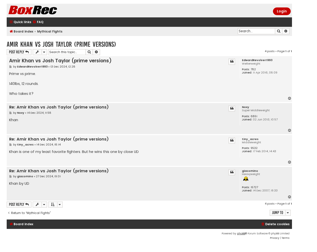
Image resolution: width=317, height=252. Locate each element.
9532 (254, 148)
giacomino (250, 171)
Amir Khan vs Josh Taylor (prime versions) (61, 44)
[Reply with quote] (232, 62)
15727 (254, 187)
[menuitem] (37, 22)
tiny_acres (250, 139)
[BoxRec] (45, 10)
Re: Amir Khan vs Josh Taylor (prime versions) (59, 107)
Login (282, 11)
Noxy (245, 107)
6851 (254, 116)
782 (253, 69)
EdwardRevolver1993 (257, 60)
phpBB (241, 233)
